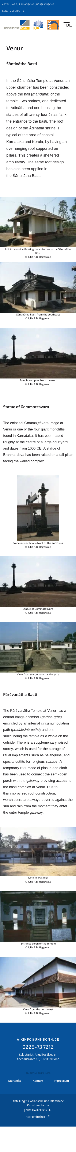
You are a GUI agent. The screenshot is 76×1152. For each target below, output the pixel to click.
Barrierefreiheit (35, 1116)
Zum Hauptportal (38, 1110)
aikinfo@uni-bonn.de (38, 1039)
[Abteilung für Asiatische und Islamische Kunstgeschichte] (31, 25)
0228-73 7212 (38, 1047)
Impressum (61, 1080)
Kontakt (38, 1080)
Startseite (15, 1080)
